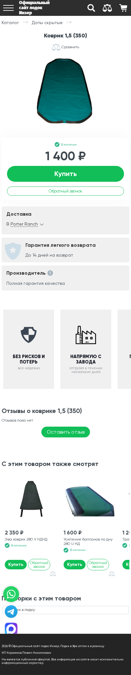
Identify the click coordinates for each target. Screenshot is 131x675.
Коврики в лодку (20, 609)
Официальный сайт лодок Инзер (34, 8)
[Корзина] (123, 8)
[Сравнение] (107, 8)
